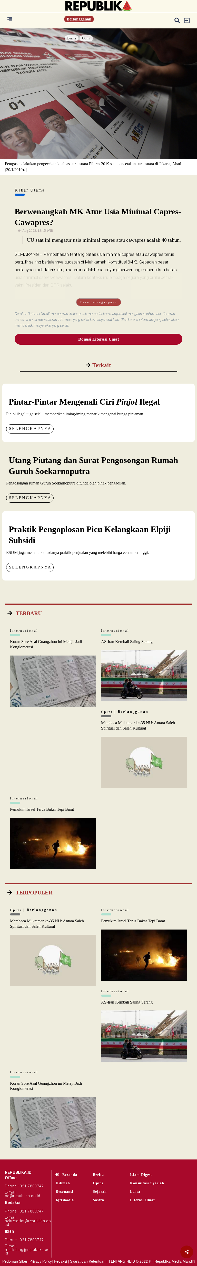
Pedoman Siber (14, 1261)
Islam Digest (141, 1175)
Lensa (135, 1192)
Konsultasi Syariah (147, 1183)
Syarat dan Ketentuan (87, 1261)
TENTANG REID (122, 1261)
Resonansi (64, 1192)
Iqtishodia (65, 1200)
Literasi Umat (142, 1200)
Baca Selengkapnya (98, 302)
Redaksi (60, 1261)
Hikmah (63, 1183)
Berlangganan (79, 19)
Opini (86, 38)
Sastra (98, 1200)
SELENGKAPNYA (30, 428)
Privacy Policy (40, 1261)
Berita (71, 38)
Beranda (69, 1175)
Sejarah (100, 1192)
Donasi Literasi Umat (98, 339)
